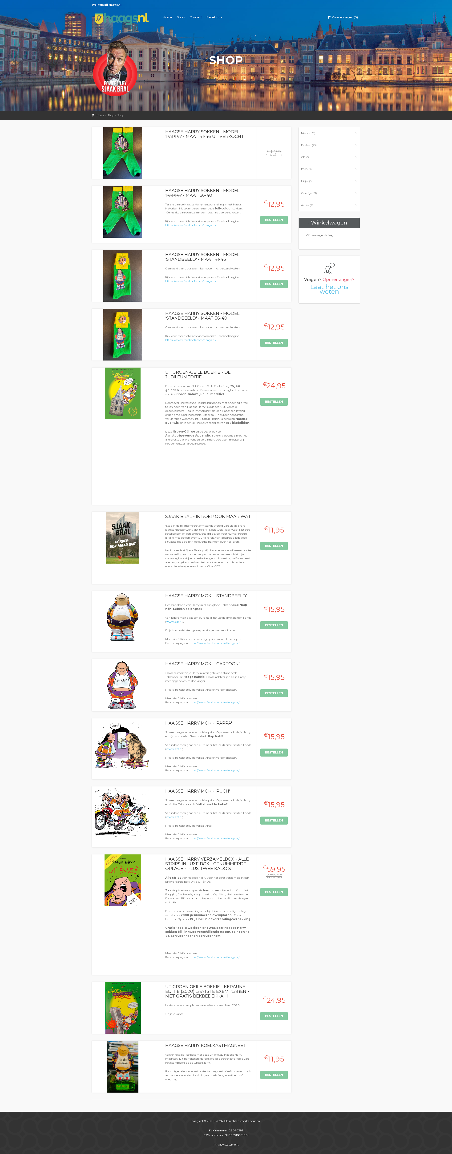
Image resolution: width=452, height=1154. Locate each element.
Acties (308, 205)
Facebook (214, 17)
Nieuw (308, 133)
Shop (181, 17)
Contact (196, 17)
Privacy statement (226, 1144)
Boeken (309, 145)
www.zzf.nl (174, 621)
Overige (309, 193)
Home (167, 17)
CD (305, 157)
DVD (306, 169)
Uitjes (306, 181)
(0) (345, 17)
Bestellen (274, 220)
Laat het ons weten (329, 289)
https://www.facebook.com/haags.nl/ (190, 225)
